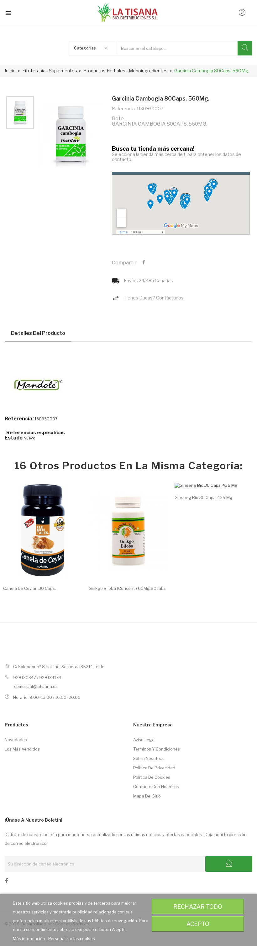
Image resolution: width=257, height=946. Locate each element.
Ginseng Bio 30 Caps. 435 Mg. (204, 497)
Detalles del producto (38, 333)
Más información (29, 938)
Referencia (18, 418)
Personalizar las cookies (71, 938)
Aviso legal (144, 739)
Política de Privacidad (154, 767)
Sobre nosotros (148, 758)
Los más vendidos (22, 748)
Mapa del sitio (147, 795)
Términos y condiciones (156, 748)
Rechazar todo (197, 906)
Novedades (16, 739)
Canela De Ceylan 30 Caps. (29, 588)
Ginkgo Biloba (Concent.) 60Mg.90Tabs (127, 588)
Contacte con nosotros (156, 786)
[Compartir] (143, 262)
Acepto (197, 923)
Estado (14, 437)
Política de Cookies (151, 777)
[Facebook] (6, 882)
